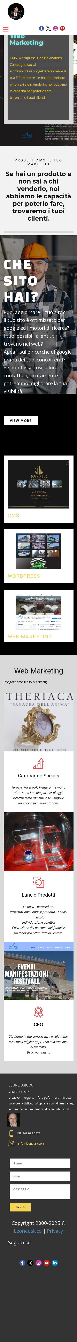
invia (20, 1207)
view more (21, 420)
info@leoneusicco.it (31, 1143)
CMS (13, 515)
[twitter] (48, 28)
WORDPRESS (24, 576)
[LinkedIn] (55, 1263)
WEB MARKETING (30, 637)
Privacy (55, 1230)
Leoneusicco (28, 1230)
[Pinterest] (62, 28)
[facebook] (41, 28)
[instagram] (55, 28)
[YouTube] (47, 1263)
